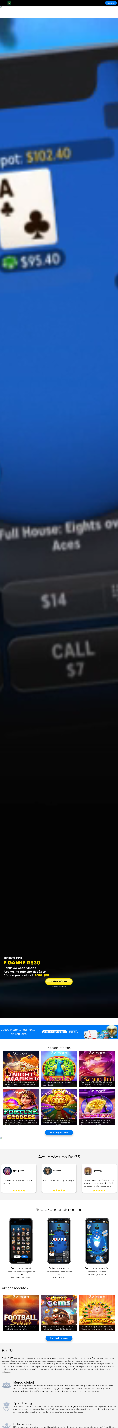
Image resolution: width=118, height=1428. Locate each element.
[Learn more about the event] (59, 17)
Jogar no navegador (54, 1031)
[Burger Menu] (4, 3)
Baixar (73, 1031)
